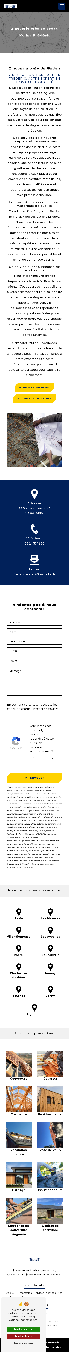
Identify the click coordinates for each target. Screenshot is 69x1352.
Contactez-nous (36, 398)
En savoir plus (36, 387)
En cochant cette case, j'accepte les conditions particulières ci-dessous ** (32, 707)
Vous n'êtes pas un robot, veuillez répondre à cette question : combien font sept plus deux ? (42, 738)
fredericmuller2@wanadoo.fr (34, 574)
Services (39, 1293)
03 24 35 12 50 (34, 543)
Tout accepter (23, 1329)
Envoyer (37, 777)
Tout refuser (24, 1336)
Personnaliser (23, 1343)
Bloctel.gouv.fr (14, 864)
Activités (51, 1293)
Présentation (24, 1293)
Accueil (10, 1293)
